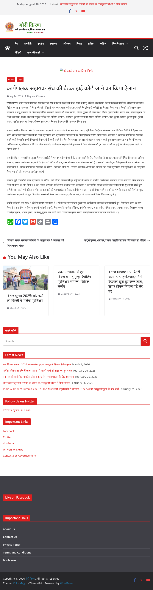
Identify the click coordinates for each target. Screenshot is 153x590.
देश (16, 43)
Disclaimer (9, 560)
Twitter (7, 437)
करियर (103, 43)
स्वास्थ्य (53, 43)
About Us (9, 529)
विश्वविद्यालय (118, 43)
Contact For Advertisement (19, 455)
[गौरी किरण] (7, 48)
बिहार (20, 79)
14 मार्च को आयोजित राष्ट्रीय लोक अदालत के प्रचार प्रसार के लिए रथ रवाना (38, 376)
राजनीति (28, 43)
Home (11, 79)
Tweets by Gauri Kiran (17, 410)
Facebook (9, 431)
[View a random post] (145, 48)
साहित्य (91, 43)
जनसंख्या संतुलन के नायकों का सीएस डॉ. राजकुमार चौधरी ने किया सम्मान (93, 4)
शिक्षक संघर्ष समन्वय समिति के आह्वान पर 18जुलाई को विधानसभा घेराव (35, 243)
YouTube (8, 443)
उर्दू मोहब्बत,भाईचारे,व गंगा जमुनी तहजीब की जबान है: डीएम (115, 240)
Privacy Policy (12, 544)
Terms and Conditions (17, 552)
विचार (79, 43)
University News (13, 449)
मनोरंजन (67, 43)
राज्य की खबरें (33, 52)
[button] (126, 43)
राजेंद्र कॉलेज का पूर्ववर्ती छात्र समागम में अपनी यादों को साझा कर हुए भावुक (37, 370)
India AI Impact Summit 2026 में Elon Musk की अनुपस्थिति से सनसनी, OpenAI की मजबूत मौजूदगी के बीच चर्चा (61, 389)
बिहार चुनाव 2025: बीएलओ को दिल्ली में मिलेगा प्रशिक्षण (25, 298)
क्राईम (41, 43)
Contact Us (10, 537)
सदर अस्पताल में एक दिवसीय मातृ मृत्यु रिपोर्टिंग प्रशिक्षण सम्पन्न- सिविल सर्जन (74, 279)
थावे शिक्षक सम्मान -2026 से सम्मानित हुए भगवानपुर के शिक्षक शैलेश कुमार (37, 364)
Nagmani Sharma (36, 96)
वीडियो (18, 52)
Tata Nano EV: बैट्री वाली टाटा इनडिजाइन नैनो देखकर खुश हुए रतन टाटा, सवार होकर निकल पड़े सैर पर (125, 281)
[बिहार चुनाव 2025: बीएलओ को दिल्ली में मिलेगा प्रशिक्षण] (25, 268)
